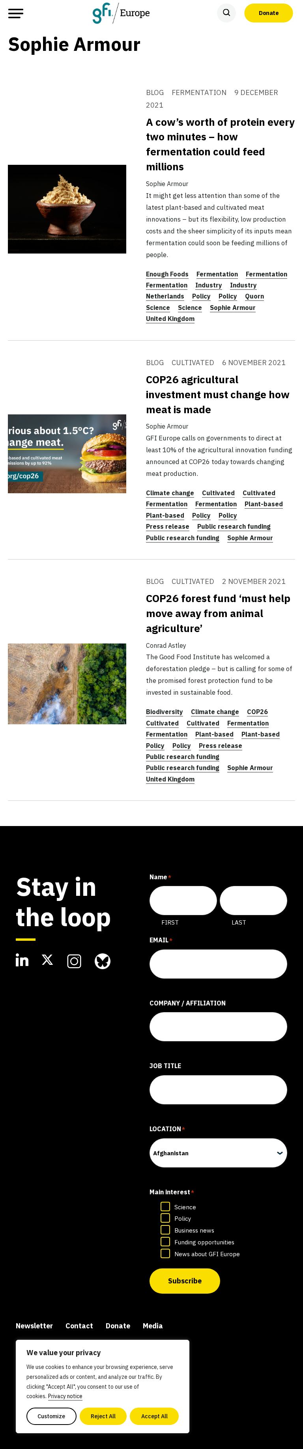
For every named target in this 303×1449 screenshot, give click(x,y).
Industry (208, 285)
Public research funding (234, 526)
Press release (167, 526)
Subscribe (185, 1280)
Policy (201, 296)
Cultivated (218, 493)
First (170, 922)
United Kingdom (170, 319)
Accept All (154, 1416)
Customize (51, 1416)
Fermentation (217, 274)
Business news (194, 1230)
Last (239, 922)
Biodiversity (164, 712)
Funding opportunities (204, 1242)
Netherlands (165, 296)
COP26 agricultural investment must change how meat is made (218, 394)
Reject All (103, 1416)
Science (158, 307)
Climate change (170, 493)
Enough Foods (167, 274)
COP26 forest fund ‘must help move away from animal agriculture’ (218, 613)
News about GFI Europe (207, 1254)
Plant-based (264, 504)
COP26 (257, 712)
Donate (269, 13)
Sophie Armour (233, 307)
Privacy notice (65, 1396)
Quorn (254, 296)
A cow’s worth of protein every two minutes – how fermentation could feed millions (220, 144)
